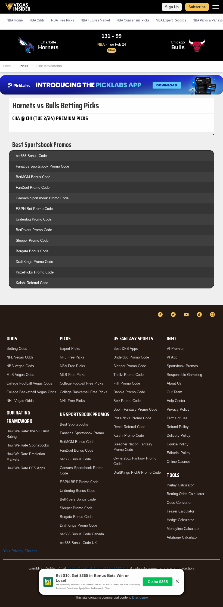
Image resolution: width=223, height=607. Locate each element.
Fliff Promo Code (126, 383)
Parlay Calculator (180, 485)
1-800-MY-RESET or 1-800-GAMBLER (98, 568)
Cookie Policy (177, 444)
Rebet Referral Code (129, 427)
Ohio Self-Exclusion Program (111, 572)
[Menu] (215, 7)
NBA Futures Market (95, 20)
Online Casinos (179, 462)
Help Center (176, 401)
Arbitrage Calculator (182, 537)
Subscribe (197, 7)
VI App (172, 357)
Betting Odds (17, 349)
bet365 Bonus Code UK (78, 543)
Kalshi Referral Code (32, 283)
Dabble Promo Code (129, 392)
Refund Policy (178, 427)
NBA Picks (62, 20)
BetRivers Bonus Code (78, 499)
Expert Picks (70, 349)
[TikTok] (200, 314)
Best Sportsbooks (74, 424)
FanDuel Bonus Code (76, 450)
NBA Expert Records (171, 20)
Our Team (174, 392)
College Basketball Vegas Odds (31, 392)
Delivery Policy (178, 435)
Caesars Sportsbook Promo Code (42, 198)
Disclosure (140, 597)
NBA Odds (37, 20)
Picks (24, 66)
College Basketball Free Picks (83, 392)
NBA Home (15, 20)
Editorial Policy (178, 453)
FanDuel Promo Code (32, 187)
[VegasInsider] (6, 319)
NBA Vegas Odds (20, 366)
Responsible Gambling (184, 375)
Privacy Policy (178, 409)
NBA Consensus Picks (132, 20)
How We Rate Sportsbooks (28, 445)
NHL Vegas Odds (20, 401)
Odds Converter (179, 503)
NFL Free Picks (72, 357)
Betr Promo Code (127, 401)
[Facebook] (161, 314)
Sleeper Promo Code (32, 240)
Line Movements (49, 66)
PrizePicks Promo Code (35, 272)
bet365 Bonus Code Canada (82, 534)
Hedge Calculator (180, 520)
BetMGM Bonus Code (33, 177)
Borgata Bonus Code (32, 251)
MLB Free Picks (72, 375)
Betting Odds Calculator (185, 494)
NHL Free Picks (72, 401)
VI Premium (176, 349)
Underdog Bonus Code (77, 491)
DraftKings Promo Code (34, 262)
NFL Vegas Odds (20, 357)
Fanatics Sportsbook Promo (82, 433)
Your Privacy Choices (20, 551)
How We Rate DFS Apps (26, 468)
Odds (7, 66)
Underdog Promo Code (33, 219)
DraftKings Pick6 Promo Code (137, 472)
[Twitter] (174, 314)
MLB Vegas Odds (20, 375)
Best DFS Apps (125, 349)
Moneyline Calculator (183, 529)
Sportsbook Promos (182, 366)
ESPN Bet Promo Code (34, 209)
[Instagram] (213, 314)
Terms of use (177, 418)
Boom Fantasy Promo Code (135, 409)
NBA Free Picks (72, 366)
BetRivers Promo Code (34, 230)
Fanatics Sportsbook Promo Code (42, 166)
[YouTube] (187, 314)
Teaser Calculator (180, 511)
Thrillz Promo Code (128, 375)
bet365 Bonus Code (31, 156)
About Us (174, 383)
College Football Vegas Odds (29, 383)
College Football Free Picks (81, 383)
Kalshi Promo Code (128, 435)
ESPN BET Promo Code (79, 482)
